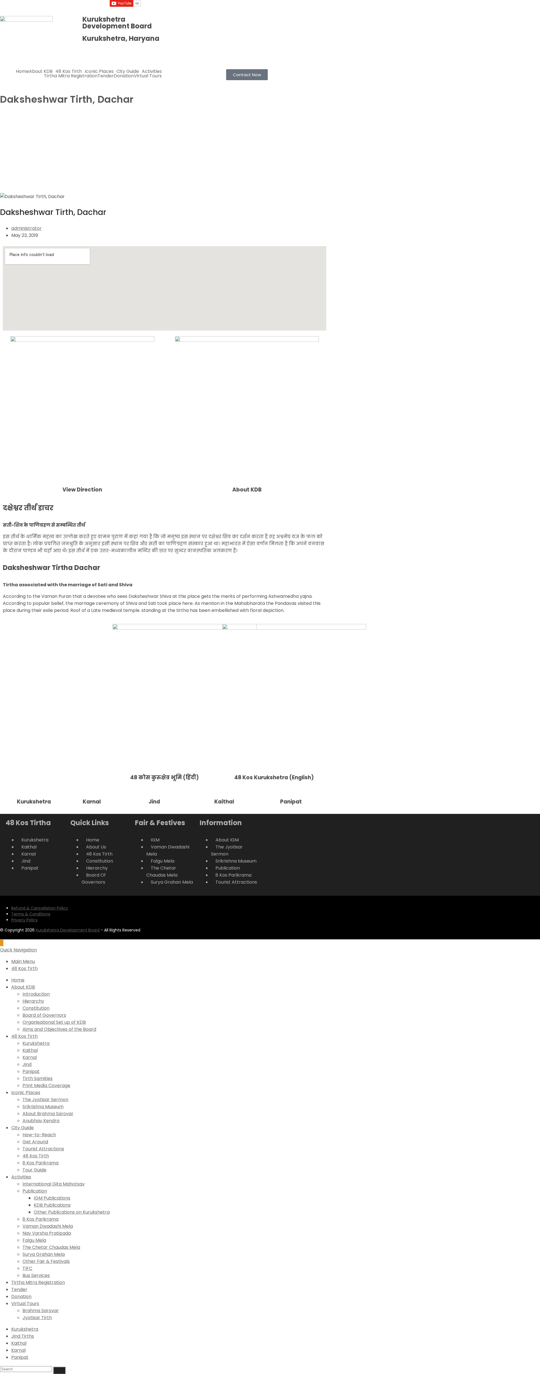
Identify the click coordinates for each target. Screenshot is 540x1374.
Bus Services (36, 1275)
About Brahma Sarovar (47, 1113)
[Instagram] (242, 7)
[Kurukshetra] (10, 799)
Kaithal (224, 801)
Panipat (291, 801)
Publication (34, 1191)
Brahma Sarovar (40, 1310)
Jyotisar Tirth (37, 1317)
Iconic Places (99, 71)
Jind (154, 801)
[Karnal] (76, 799)
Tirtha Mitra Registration (71, 76)
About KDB (41, 71)
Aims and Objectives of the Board (59, 1029)
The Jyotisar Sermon (45, 1099)
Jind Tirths (22, 1336)
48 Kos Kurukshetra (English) (274, 777)
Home (22, 71)
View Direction (82, 489)
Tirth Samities (37, 1078)
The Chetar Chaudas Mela (51, 1247)
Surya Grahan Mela (43, 1254)
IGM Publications (52, 1198)
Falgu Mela (34, 1240)
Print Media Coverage (46, 1085)
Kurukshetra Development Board (68, 930)
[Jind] (141, 799)
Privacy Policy (24, 920)
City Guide (127, 71)
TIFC (27, 1268)
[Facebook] (226, 7)
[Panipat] (273, 799)
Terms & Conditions (30, 914)
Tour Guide (34, 1170)
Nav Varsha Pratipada (46, 1233)
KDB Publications (52, 1205)
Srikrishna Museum (43, 1106)
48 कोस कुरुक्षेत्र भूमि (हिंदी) (164, 777)
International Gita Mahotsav (53, 1184)
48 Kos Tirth (68, 71)
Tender (106, 76)
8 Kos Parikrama (40, 1163)
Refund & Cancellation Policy (39, 908)
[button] (42, 71)
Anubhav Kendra (40, 1120)
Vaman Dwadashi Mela (47, 1226)
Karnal (92, 801)
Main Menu (23, 961)
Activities (152, 71)
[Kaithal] (207, 799)
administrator (26, 228)
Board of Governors (44, 1015)
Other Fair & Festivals (46, 1261)
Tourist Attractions (43, 1149)
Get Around (35, 1142)
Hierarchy (33, 1001)
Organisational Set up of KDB (54, 1022)
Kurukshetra (34, 801)
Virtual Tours (148, 76)
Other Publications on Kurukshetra (72, 1212)
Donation (124, 76)
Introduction (36, 994)
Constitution (36, 1008)
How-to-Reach (39, 1134)
